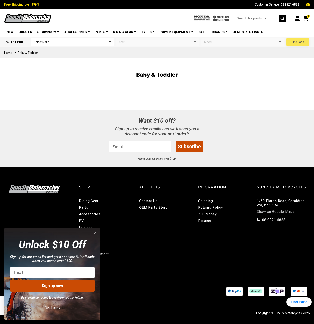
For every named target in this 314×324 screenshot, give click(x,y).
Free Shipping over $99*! (21, 4)
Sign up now (52, 285)
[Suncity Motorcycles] (27, 18)
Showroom (46, 32)
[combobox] (260, 18)
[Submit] (282, 18)
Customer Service (277, 4)
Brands (218, 32)
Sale (202, 32)
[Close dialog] (95, 233)
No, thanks (52, 307)
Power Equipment (175, 32)
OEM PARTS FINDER (248, 32)
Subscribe (189, 147)
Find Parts (298, 42)
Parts (100, 32)
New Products (19, 32)
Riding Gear (123, 32)
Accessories (75, 32)
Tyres (146, 32)
